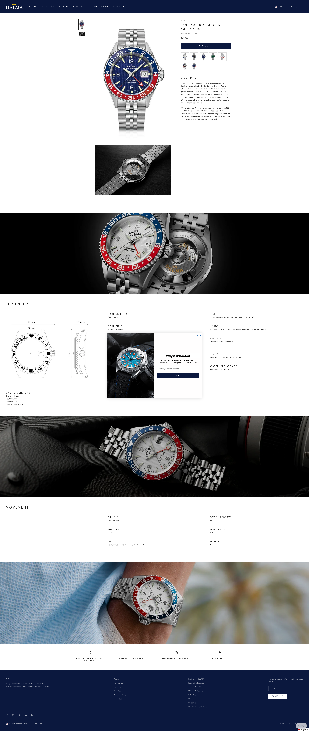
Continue (178, 375)
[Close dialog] (199, 335)
